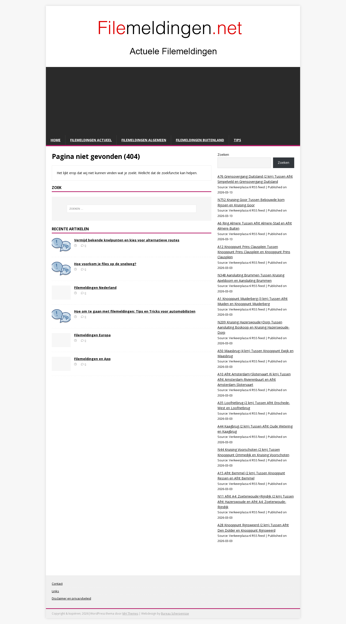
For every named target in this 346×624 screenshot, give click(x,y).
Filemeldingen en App (92, 359)
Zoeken (223, 154)
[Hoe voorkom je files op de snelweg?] (61, 273)
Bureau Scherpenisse (175, 614)
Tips (237, 140)
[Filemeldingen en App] (61, 368)
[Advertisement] (173, 100)
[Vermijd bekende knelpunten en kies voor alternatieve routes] (61, 249)
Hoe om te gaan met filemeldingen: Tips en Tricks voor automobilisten (134, 311)
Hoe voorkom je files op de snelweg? (105, 264)
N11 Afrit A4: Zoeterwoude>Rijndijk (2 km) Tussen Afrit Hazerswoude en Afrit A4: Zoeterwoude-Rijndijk (255, 501)
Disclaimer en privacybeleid (71, 598)
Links (55, 591)
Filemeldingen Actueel (91, 140)
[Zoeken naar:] (131, 209)
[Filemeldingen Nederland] (61, 296)
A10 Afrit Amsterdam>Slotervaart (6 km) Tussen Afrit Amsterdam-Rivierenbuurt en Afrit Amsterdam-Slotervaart (254, 379)
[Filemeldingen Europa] (61, 344)
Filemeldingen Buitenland (200, 140)
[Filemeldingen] (173, 62)
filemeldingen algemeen (143, 140)
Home (55, 140)
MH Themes (130, 614)
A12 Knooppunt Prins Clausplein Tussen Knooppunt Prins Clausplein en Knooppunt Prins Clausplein (253, 251)
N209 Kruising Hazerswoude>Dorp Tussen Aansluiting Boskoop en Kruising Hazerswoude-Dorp (253, 327)
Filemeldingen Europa (92, 335)
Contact (57, 583)
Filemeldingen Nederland (95, 287)
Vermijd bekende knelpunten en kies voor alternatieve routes (126, 240)
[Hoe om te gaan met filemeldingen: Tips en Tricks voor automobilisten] (61, 320)
